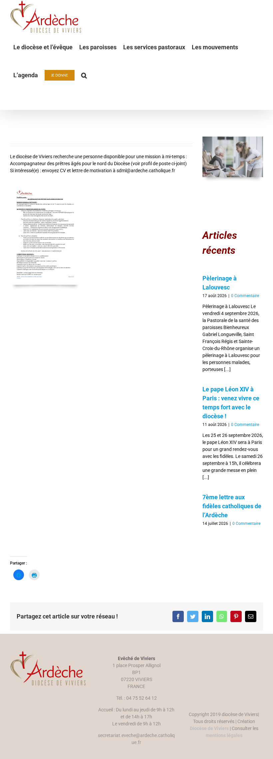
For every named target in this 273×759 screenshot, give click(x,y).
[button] (84, 75)
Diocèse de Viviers (209, 728)
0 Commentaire (245, 295)
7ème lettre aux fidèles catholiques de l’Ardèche (231, 506)
